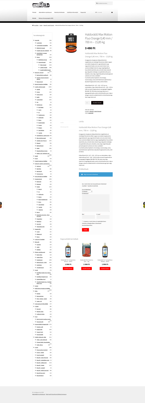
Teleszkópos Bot (40, 226)
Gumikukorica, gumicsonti (43, 135)
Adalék (38, 89)
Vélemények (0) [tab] (64, 127)
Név (83, 214)
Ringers (40, 128)
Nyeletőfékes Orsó (41, 279)
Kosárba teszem (97, 102)
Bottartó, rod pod (39, 72)
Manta (39, 197)
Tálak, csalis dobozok (42, 339)
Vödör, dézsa (40, 345)
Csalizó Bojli (40, 99)
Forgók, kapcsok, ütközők (43, 50)
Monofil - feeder (40, 365)
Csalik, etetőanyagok (40, 87)
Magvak (38, 143)
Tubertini (40, 209)
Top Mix (40, 133)
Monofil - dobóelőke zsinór (43, 360)
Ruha (36, 291)
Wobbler (39, 249)
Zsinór (41, 25)
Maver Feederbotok (42, 199)
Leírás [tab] (62, 122)
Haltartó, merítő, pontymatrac (42, 163)
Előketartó (39, 234)
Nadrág (38, 293)
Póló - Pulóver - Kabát (42, 298)
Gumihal (39, 244)
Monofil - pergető (41, 368)
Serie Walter (41, 130)
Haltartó (39, 166)
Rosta (38, 237)
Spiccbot (39, 224)
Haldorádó (90, 113)
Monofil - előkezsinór (42, 362)
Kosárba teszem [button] (68, 268)
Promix (40, 125)
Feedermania (41, 115)
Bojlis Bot (39, 181)
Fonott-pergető (40, 355)
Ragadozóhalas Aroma (42, 151)
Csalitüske (39, 43)
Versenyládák (40, 334)
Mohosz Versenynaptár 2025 (46, 18)
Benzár (40, 189)
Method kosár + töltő (42, 262)
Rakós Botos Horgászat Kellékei (42, 288)
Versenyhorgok (41, 62)
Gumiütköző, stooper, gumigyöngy (42, 54)
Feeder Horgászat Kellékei (41, 161)
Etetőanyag (39, 104)
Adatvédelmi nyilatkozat (45, 12)
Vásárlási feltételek (59, 12)
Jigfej (38, 247)
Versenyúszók (40, 321)
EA (39, 112)
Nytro (39, 202)
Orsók (36, 270)
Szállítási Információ (72, 12)
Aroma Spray (40, 94)
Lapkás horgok (43, 67)
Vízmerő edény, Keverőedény (43, 342)
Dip (37, 102)
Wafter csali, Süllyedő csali (43, 153)
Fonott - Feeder (40, 352)
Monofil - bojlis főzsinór (49, 25)
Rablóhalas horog (42, 59)
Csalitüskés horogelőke (42, 45)
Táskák (36, 306)
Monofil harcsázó (41, 373)
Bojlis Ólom (39, 254)
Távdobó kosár (40, 267)
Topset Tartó (40, 332)
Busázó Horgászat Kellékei (41, 84)
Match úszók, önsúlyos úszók (44, 319)
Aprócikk (37, 40)
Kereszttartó (40, 81)
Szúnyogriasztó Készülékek (41, 304)
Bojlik (38, 97)
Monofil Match (40, 375)
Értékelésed (85, 193)
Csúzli (38, 231)
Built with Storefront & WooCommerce (56, 394)
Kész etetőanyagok (41, 138)
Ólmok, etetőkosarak (40, 252)
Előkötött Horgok (41, 48)
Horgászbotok (38, 179)
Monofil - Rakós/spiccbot (43, 370)
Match (38, 212)
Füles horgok (43, 65)
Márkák (34, 18)
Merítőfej (39, 169)
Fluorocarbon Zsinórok (42, 350)
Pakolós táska (40, 311)
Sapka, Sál (39, 301)
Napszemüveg (40, 296)
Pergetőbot (39, 219)
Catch (39, 110)
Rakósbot (39, 221)
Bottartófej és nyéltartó (42, 75)
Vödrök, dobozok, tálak (40, 337)
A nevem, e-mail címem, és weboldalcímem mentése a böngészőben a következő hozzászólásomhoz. (94, 223)
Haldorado (40, 194)
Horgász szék (40, 327)
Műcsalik (37, 242)
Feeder (38, 186)
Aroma (38, 92)
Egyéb (36, 156)
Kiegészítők (38, 229)
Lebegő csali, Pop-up (42, 140)
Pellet (38, 148)
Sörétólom (39, 265)
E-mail (99, 214)
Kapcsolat (83, 12)
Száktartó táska (40, 314)
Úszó (36, 316)
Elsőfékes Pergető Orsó (42, 276)
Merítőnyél (39, 171)
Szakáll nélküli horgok (45, 70)
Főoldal (34, 12)
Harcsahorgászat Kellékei (41, 176)
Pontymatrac (40, 174)
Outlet (36, 286)
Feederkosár (39, 260)
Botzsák (39, 309)
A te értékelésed (86, 189)
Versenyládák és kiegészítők (41, 324)
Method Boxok (40, 145)
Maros (39, 120)
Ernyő (36, 158)
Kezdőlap (36, 25)
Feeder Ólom (40, 257)
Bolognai (39, 184)
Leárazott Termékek (39, 239)
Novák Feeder (41, 122)
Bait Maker (40, 107)
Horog (38, 57)
